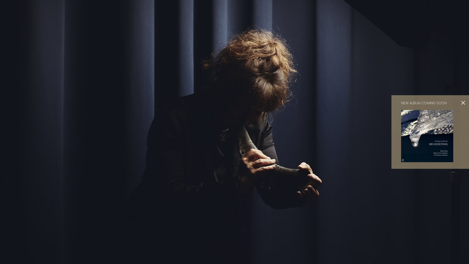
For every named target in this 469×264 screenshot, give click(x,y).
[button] (463, 103)
